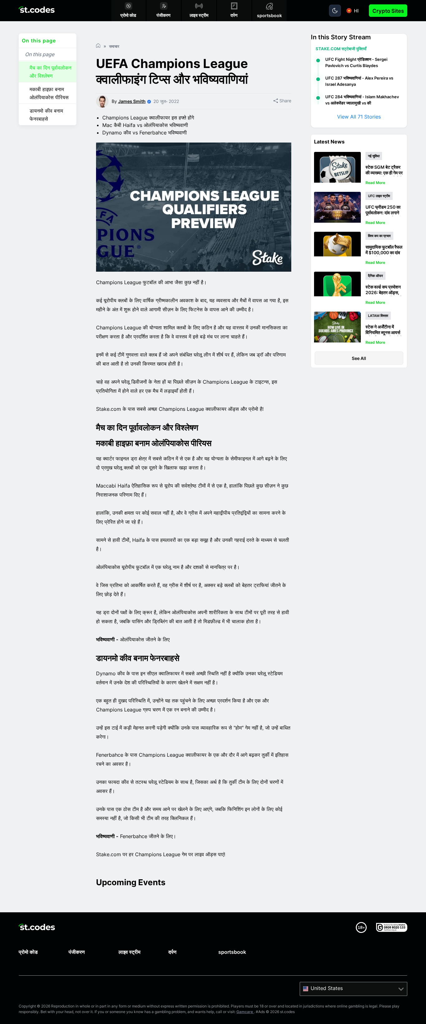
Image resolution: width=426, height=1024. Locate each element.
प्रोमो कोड (28, 952)
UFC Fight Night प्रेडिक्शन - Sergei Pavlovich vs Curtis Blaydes (356, 62)
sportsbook (232, 952)
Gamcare (245, 1011)
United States (327, 988)
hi (356, 11)
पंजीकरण (77, 952)
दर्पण (172, 952)
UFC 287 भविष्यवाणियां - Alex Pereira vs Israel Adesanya (359, 81)
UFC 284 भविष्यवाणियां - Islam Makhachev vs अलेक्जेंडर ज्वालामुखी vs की (362, 99)
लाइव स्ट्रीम (129, 952)
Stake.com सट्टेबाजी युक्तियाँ (341, 48)
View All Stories (359, 117)
